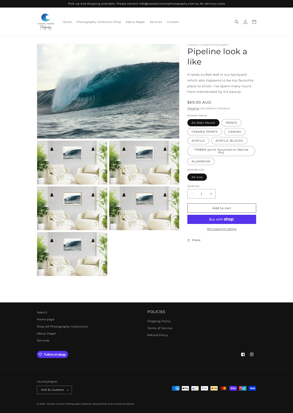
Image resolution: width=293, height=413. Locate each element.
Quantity (193, 185)
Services (43, 340)
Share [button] (196, 240)
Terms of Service (159, 328)
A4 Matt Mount (203, 123)
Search (42, 312)
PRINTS (231, 123)
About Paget (46, 333)
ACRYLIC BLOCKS (229, 140)
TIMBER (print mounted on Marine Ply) (221, 151)
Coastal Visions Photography (64, 403)
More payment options (222, 228)
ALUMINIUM (201, 161)
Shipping (193, 108)
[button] (236, 22)
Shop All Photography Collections (62, 326)
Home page (45, 319)
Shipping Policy (159, 321)
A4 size (197, 177)
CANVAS (234, 131)
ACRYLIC (198, 140)
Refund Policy (157, 335)
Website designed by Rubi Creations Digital (108, 403)
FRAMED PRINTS (205, 131)
